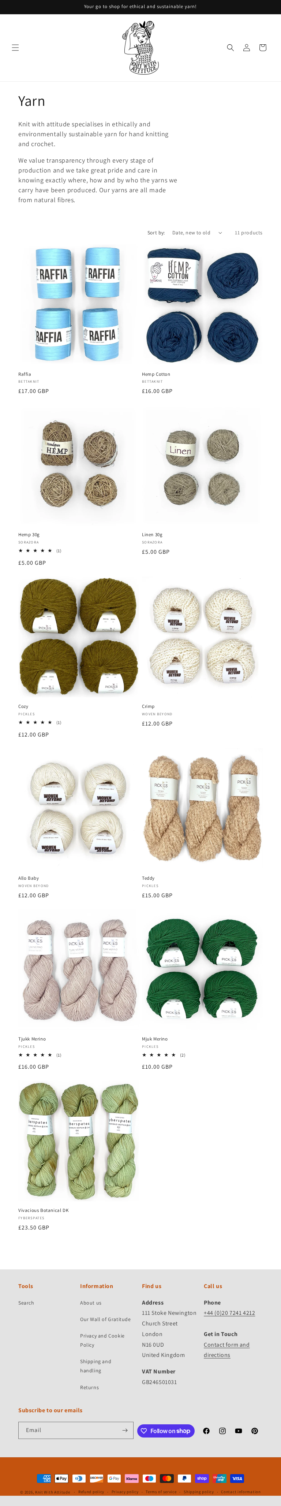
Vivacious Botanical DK (43, 1210)
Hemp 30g (29, 535)
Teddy (148, 878)
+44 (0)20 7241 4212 (229, 1313)
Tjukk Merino (32, 1039)
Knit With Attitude (52, 1492)
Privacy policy (125, 1491)
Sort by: (156, 232)
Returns (89, 1387)
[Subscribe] (125, 1430)
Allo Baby (28, 878)
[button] (15, 48)
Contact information (241, 1491)
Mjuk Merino (155, 1039)
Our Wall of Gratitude (105, 1319)
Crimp (148, 706)
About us (91, 1302)
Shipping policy (199, 1491)
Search (26, 1302)
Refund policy (91, 1491)
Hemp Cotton (156, 374)
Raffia (24, 374)
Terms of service (161, 1491)
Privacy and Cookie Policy (102, 1340)
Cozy (23, 706)
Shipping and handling (95, 1366)
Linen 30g (152, 535)
